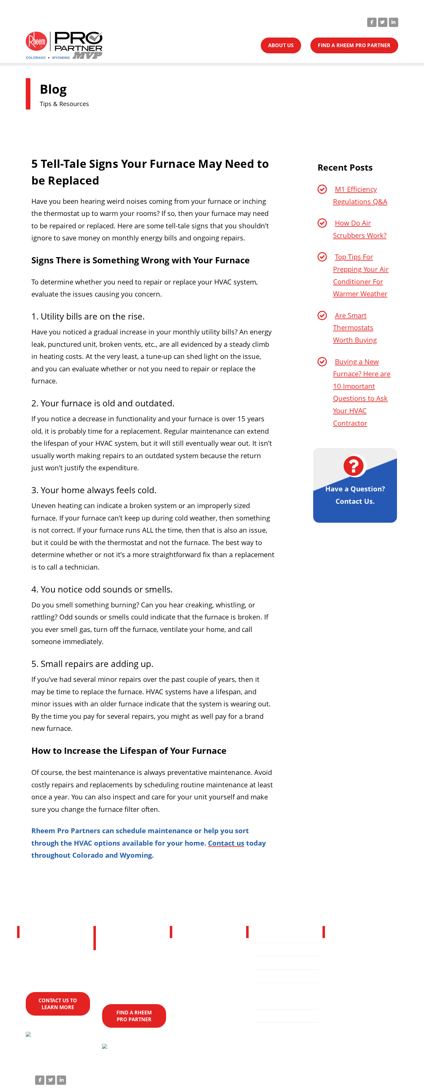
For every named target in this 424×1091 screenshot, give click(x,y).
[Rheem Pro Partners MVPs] (64, 46)
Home (267, 949)
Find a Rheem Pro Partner (283, 996)
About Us (271, 976)
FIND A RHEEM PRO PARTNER (354, 45)
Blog (265, 1016)
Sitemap (382, 1078)
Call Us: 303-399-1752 (235, 22)
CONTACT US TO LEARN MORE (57, 1004)
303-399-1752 (369, 996)
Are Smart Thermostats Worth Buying (355, 327)
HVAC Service (276, 963)
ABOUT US (281, 45)
